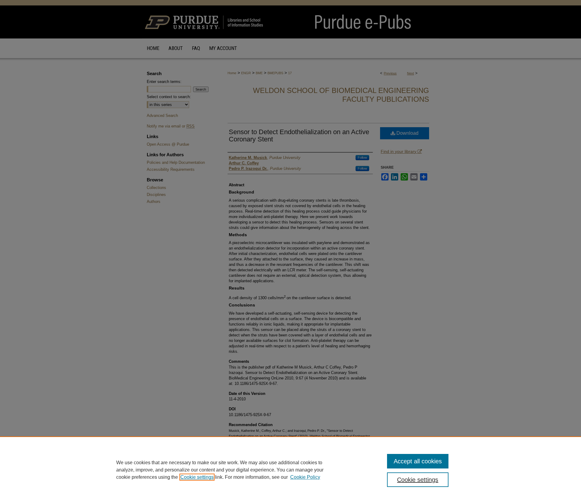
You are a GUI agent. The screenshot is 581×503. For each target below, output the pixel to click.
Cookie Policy (305, 477)
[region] (290, 469)
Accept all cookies (418, 461)
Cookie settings (197, 477)
